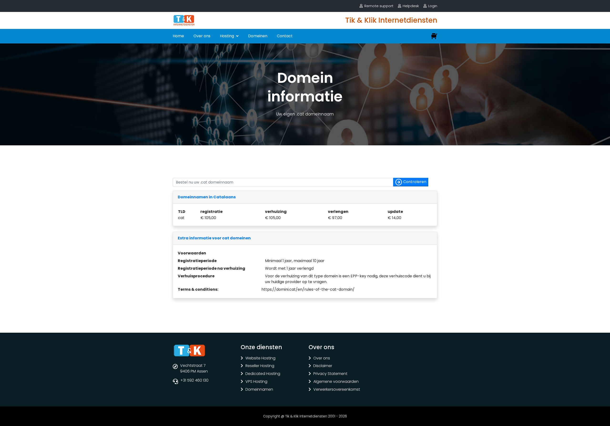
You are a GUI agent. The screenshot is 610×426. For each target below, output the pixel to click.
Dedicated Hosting (262, 373)
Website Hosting (260, 358)
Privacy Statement (330, 373)
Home (178, 36)
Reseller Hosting (259, 365)
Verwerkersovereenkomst (336, 389)
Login (432, 5)
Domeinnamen (259, 389)
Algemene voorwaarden (336, 381)
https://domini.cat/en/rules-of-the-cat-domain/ (308, 289)
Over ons (201, 36)
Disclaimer (322, 365)
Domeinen (257, 36)
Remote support (378, 5)
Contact (285, 36)
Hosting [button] (227, 36)
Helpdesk (411, 5)
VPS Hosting (256, 381)
